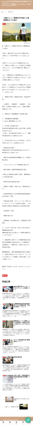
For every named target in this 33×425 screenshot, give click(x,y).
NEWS (5, 275)
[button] (29, 248)
